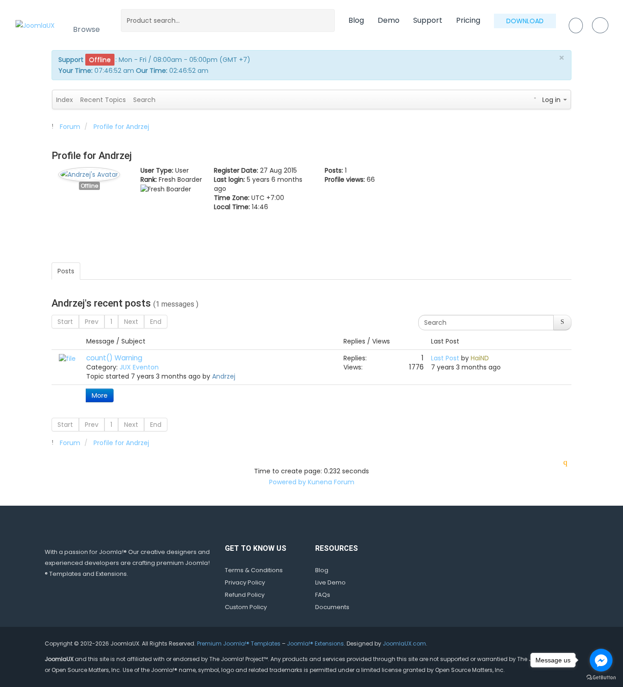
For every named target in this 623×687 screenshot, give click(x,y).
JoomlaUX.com (404, 643)
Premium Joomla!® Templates (238, 643)
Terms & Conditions (254, 570)
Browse (86, 29)
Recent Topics (103, 99)
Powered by (287, 482)
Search (144, 99)
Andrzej (223, 376)
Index (64, 99)
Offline (89, 186)
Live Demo (330, 582)
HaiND (480, 358)
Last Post (445, 358)
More (100, 395)
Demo (389, 20)
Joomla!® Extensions (315, 643)
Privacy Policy (245, 582)
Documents (332, 607)
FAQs (322, 594)
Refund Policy (245, 594)
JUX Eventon (139, 367)
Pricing (468, 20)
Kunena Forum (331, 482)
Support (427, 20)
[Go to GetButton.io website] (601, 678)
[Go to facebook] (601, 660)
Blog (356, 20)
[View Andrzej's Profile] (89, 172)
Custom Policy (246, 607)
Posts (65, 271)
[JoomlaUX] (35, 25)
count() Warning (114, 358)
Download (525, 21)
